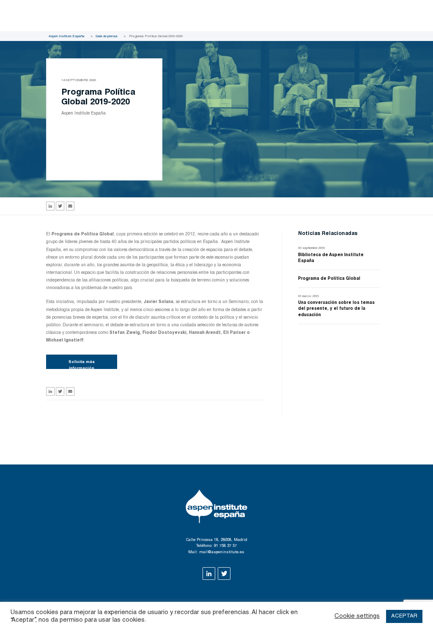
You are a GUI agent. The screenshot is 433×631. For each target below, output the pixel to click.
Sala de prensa (107, 36)
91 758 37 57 (225, 546)
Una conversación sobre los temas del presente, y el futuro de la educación (336, 309)
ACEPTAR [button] (404, 616)
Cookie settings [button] (357, 616)
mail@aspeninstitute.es (221, 552)
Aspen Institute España (67, 36)
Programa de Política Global (329, 279)
